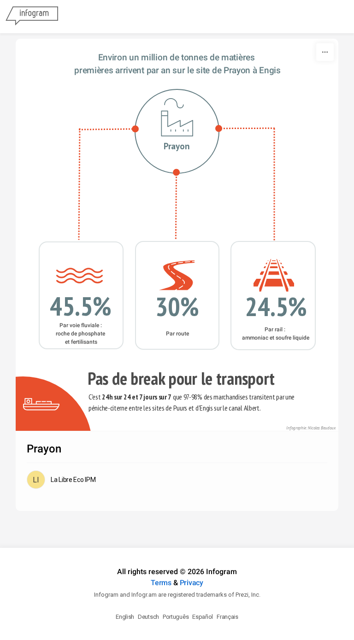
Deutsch (148, 616)
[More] (325, 52)
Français (227, 616)
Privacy (191, 582)
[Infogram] (32, 16)
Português (176, 616)
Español (202, 616)
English (125, 616)
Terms (161, 582)
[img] (79, 275)
